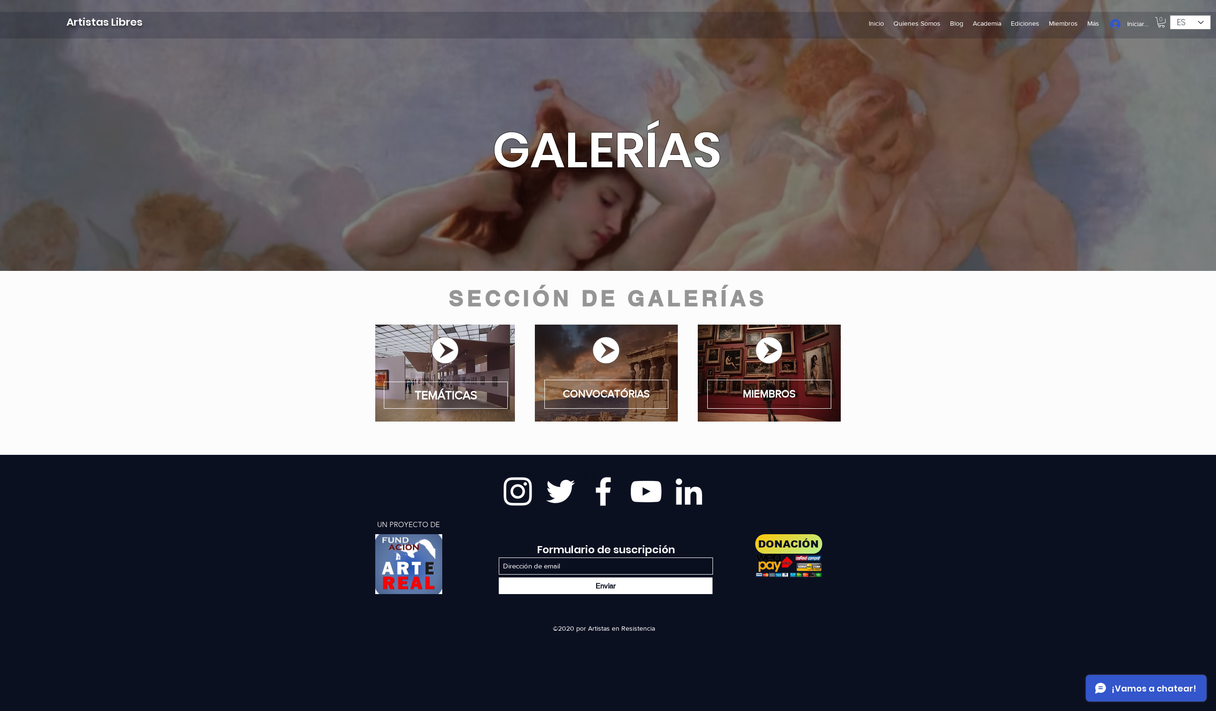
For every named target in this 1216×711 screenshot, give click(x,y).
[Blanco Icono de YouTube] (646, 491)
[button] (1161, 22)
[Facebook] (603, 491)
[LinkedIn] (689, 491)
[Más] (408, 564)
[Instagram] (518, 491)
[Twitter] (561, 491)
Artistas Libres (104, 22)
